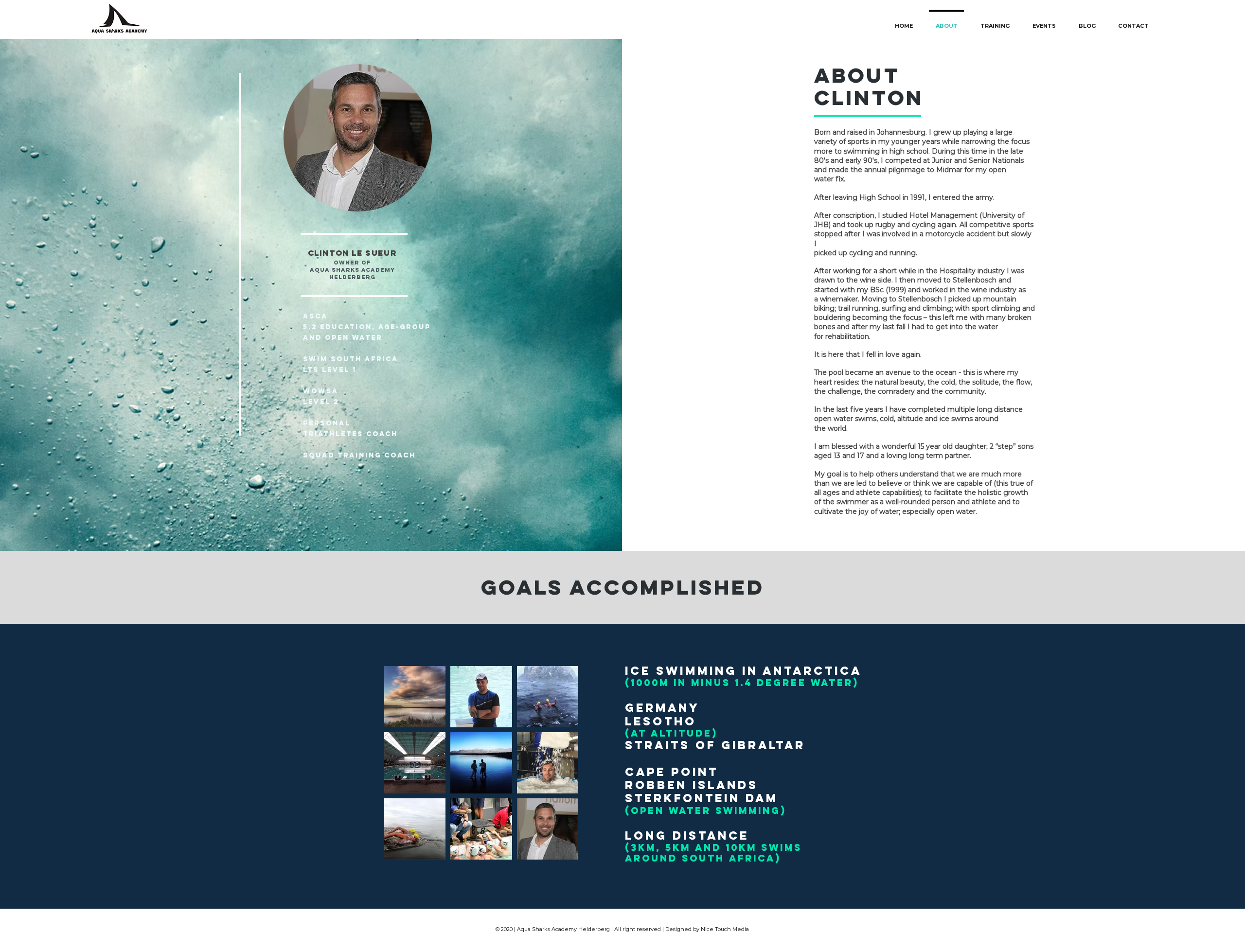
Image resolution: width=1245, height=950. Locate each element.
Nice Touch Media (725, 929)
